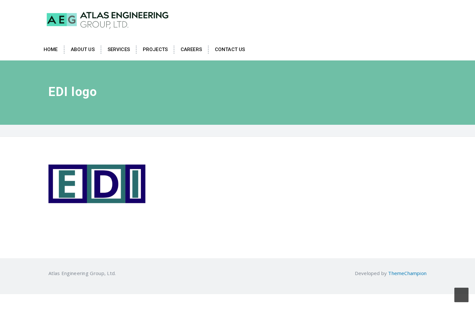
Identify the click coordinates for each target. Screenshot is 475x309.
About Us (83, 49)
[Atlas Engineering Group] (108, 19)
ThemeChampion (407, 273)
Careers (191, 49)
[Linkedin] (119, 273)
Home (51, 49)
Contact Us (230, 49)
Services (119, 49)
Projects (155, 49)
